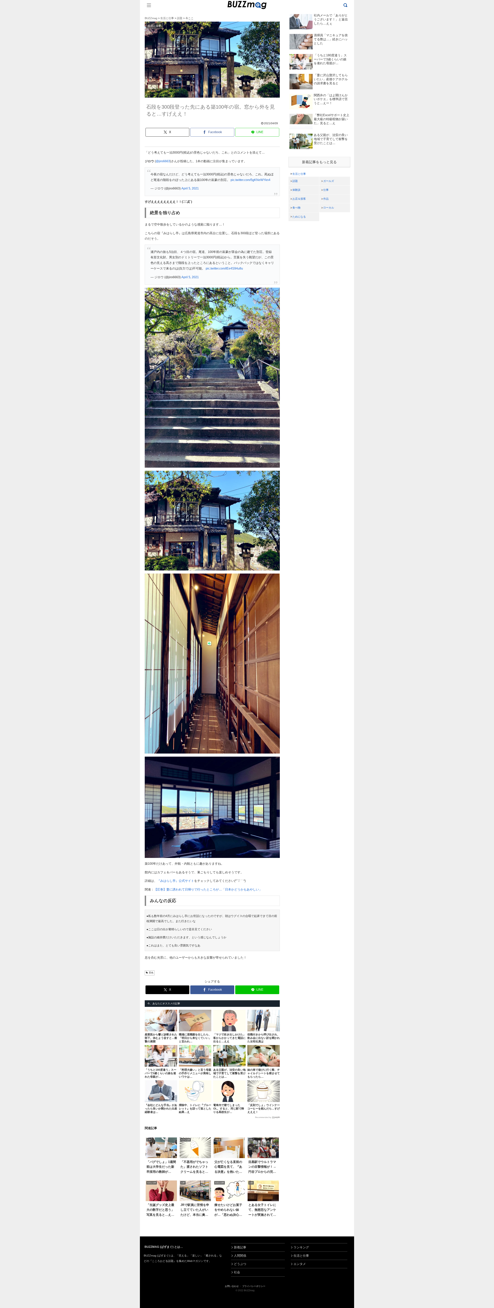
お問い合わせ (232, 1286)
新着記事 (240, 1247)
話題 (295, 181)
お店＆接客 (299, 198)
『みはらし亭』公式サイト (175, 880)
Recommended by (263, 1117)
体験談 (296, 189)
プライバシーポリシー (253, 1286)
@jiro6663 (163, 161)
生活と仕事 (299, 173)
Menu (149, 5)
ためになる (299, 216)
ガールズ (328, 181)
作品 (326, 198)
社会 (237, 1272)
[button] (27, 867)
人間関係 (240, 1255)
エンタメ (300, 1264)
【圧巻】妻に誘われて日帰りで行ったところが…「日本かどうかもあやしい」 (208, 889)
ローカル (328, 207)
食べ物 (296, 207)
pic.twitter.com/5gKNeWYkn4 (250, 180)
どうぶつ (240, 1264)
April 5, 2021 (190, 188)
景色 (151, 972)
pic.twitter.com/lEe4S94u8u (224, 268)
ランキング (301, 1247)
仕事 (326, 189)
